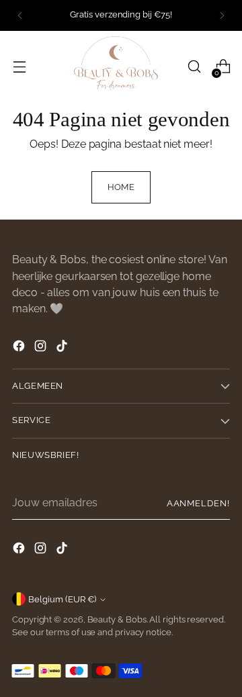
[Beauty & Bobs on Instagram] (42, 348)
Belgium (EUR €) (62, 599)
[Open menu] (19, 67)
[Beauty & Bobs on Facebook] (20, 348)
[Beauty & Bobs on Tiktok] (63, 348)
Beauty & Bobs (117, 619)
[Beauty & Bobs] (121, 66)
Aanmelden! (198, 503)
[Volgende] (222, 15)
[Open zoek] (194, 67)
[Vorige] (20, 15)
